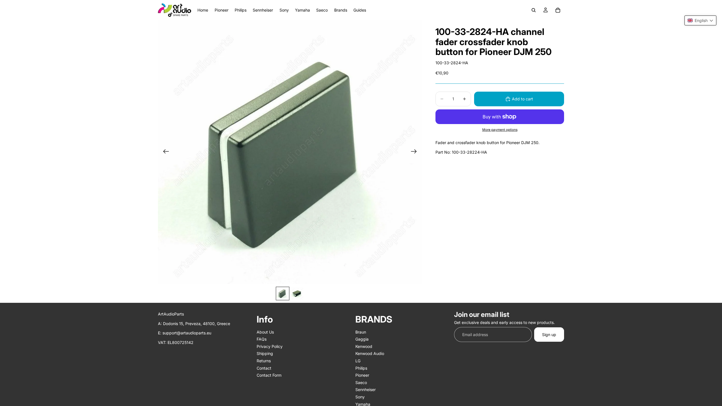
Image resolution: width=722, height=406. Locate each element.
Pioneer (362, 375)
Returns (264, 360)
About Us (265, 331)
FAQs (262, 339)
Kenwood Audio (369, 353)
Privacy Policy (270, 346)
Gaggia (362, 339)
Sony (360, 396)
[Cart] (558, 10)
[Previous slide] (164, 152)
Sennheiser (365, 389)
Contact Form (269, 375)
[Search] (533, 10)
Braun (360, 331)
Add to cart (522, 98)
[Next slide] (415, 152)
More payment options (500, 130)
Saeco (361, 382)
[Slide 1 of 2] (282, 293)
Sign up (549, 334)
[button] (700, 20)
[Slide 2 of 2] (297, 293)
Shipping (265, 353)
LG (357, 360)
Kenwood (363, 346)
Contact (264, 367)
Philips (361, 367)
